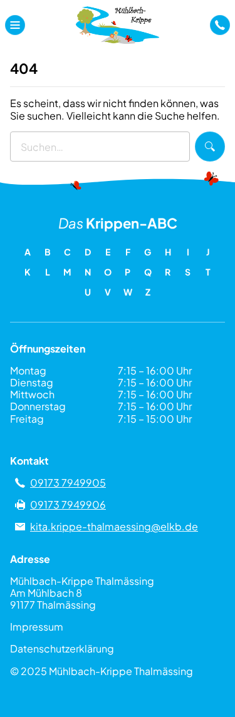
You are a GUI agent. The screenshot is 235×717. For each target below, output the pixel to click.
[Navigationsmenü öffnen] (15, 25)
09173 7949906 (68, 504)
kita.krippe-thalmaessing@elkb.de (114, 526)
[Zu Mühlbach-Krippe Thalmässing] (117, 25)
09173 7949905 (68, 482)
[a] (220, 25)
